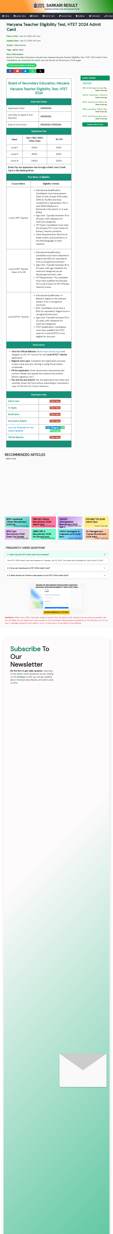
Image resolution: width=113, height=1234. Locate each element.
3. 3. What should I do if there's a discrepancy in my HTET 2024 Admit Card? (38, 575)
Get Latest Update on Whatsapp (22, 65)
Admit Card (49, 16)
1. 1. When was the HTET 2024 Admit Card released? (28, 554)
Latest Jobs (20, 16)
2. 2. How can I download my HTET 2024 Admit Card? (28, 568)
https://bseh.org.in (52, 351)
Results (35, 16)
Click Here (55, 437)
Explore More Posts (95, 124)
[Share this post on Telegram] (25, 71)
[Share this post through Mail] (17, 71)
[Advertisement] (56, 488)
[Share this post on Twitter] (40, 71)
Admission (95, 16)
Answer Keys (66, 16)
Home (6, 16)
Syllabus (81, 16)
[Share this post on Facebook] (10, 71)
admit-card (17, 49)
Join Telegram (52, 427)
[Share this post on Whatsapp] (33, 71)
